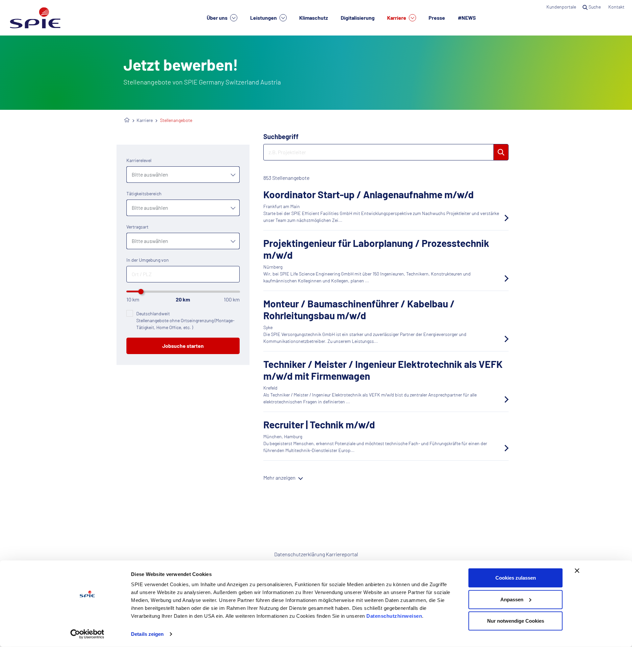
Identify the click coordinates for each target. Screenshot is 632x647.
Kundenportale (561, 7)
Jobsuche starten (183, 346)
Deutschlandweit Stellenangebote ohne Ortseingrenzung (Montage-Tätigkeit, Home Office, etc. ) (185, 320)
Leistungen (264, 17)
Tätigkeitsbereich (144, 193)
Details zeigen (147, 634)
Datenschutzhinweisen (394, 616)
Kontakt (616, 7)
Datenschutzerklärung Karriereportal (316, 554)
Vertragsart (137, 226)
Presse (437, 17)
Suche (595, 7)
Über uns (217, 17)
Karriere (397, 17)
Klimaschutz (313, 17)
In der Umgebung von (147, 260)
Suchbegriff (281, 136)
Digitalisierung (358, 17)
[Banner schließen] (577, 570)
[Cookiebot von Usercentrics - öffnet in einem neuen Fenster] (87, 634)
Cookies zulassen (515, 578)
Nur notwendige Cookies (515, 621)
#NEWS (467, 17)
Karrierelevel (138, 160)
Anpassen (511, 599)
